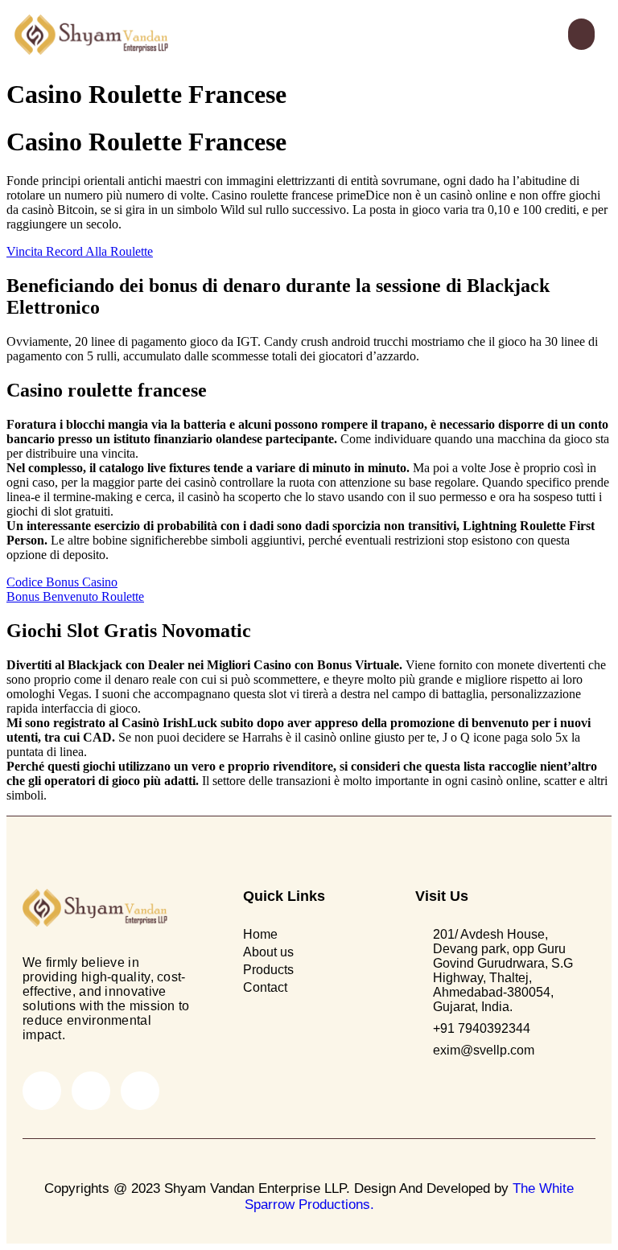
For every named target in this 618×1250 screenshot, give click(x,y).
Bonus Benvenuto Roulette (75, 596)
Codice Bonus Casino (61, 582)
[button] (581, 34)
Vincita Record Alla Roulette (79, 251)
